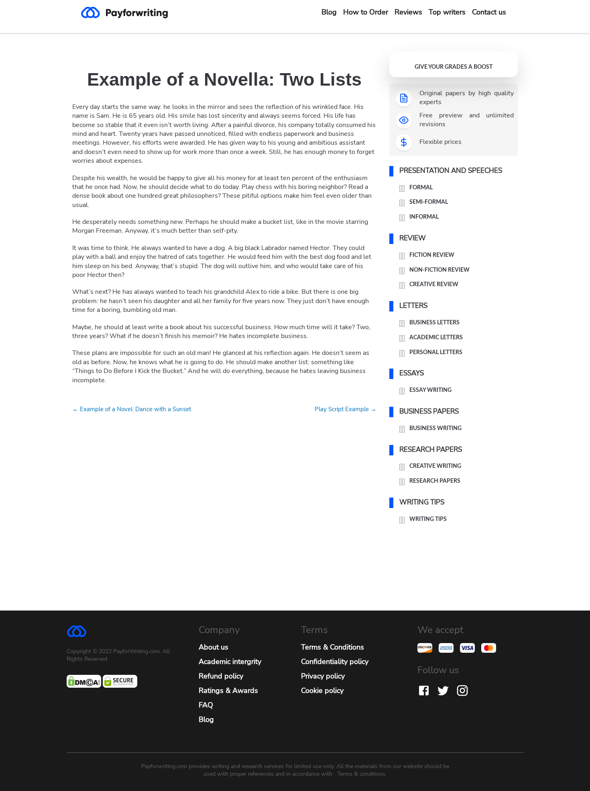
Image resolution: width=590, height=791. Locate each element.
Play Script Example (345, 409)
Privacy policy (323, 676)
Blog (329, 12)
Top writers (447, 12)
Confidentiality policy (334, 662)
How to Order (365, 12)
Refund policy (221, 676)
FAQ (206, 705)
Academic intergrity (230, 662)
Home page (131, 12)
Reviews (408, 12)
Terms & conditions (361, 774)
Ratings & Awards (228, 690)
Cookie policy (322, 690)
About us (213, 647)
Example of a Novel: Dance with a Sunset (131, 409)
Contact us (489, 12)
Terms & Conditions (332, 647)
